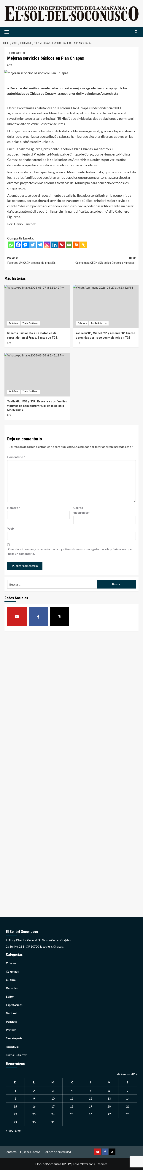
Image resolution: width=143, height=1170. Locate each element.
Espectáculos (14, 1005)
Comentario (16, 457)
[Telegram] (40, 245)
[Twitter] (32, 245)
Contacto (10, 1152)
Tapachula (12, 1046)
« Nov (9, 1130)
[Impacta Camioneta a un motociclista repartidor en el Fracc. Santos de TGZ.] (37, 306)
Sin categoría (14, 1038)
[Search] (136, 32)
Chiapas (11, 963)
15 (15, 1106)
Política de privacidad (57, 1152)
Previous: (31, 260)
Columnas (12, 971)
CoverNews (80, 1164)
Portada (11, 1030)
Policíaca (13, 323)
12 (90, 1098)
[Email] (69, 245)
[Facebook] (18, 245)
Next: (105, 260)
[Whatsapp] (11, 245)
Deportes (12, 988)
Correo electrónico (81, 510)
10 (53, 1098)
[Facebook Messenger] (25, 245)
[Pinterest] (61, 245)
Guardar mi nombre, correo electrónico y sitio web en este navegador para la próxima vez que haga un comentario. (70, 551)
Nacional (11, 1013)
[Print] (76, 245)
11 (71, 1098)
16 (34, 1106)
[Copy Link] (83, 245)
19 (90, 1106)
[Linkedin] (54, 245)
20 (109, 1106)
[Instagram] (47, 245)
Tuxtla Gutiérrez (17, 53)
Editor (10, 996)
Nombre (13, 507)
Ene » (18, 1130)
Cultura (11, 979)
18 (71, 1106)
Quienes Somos (30, 1152)
